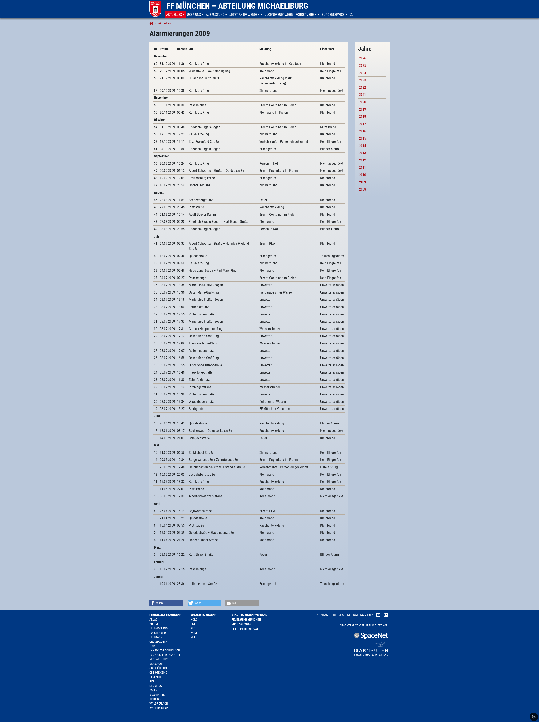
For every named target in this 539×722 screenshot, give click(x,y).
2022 (362, 87)
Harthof (155, 646)
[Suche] (352, 14)
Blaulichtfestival (245, 629)
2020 (362, 102)
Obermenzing (158, 672)
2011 (362, 167)
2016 (362, 131)
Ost (193, 624)
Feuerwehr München (246, 620)
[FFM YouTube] (378, 615)
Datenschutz (363, 615)
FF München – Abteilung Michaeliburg (237, 6)
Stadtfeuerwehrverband (249, 615)
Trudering (156, 699)
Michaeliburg (158, 659)
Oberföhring (158, 668)
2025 (362, 66)
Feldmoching (158, 628)
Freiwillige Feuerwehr (165, 615)
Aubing (154, 624)
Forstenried (157, 632)
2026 (362, 58)
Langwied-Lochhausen (164, 650)
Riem (152, 681)
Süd (193, 628)
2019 (362, 109)
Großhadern (158, 641)
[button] (175, 14)
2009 (362, 182)
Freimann (156, 637)
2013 (362, 153)
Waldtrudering (159, 708)
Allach (154, 619)
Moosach (155, 663)
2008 (362, 189)
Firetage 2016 (241, 624)
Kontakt (323, 615)
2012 (362, 160)
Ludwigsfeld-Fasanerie (165, 655)
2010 (362, 175)
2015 (362, 138)
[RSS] (386, 615)
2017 (362, 124)
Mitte (194, 637)
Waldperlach (158, 703)
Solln (153, 690)
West (194, 632)
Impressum (341, 615)
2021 (362, 95)
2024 (362, 73)
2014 (362, 146)
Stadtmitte (157, 694)
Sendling (155, 685)
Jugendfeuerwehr (203, 615)
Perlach (155, 677)
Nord (194, 619)
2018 (362, 117)
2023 (362, 80)
